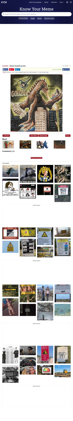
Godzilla (5, 66)
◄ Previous (6, 135)
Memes (39, 18)
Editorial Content (49, 18)
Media (46, 2)
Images (33, 18)
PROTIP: (4, 72)
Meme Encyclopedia (35, 2)
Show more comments (36, 158)
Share (5, 69)
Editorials (54, 2)
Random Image (43, 135)
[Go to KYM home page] (4, 2)
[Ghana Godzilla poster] (36, 103)
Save (12, 69)
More (61, 2)
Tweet (18, 69)
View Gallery (34, 135)
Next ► (68, 135)
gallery (25, 72)
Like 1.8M (66, 69)
